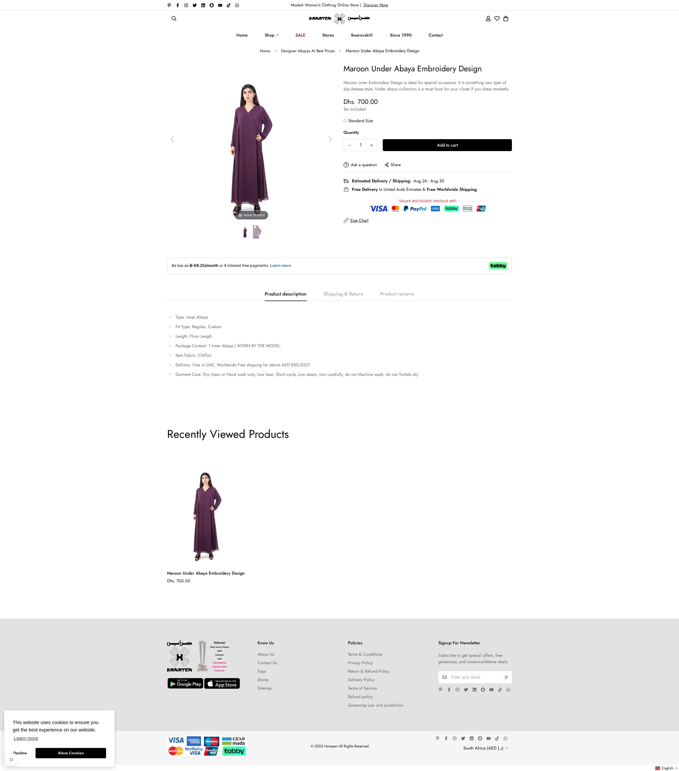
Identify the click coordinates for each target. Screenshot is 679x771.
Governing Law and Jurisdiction (375, 705)
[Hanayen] (339, 19)
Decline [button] (20, 753)
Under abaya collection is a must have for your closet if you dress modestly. (442, 89)
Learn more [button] (26, 738)
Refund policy (360, 697)
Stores (328, 35)
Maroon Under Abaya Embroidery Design (206, 573)
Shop (269, 35)
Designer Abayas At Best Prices (308, 51)
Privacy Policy (360, 663)
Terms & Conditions (365, 654)
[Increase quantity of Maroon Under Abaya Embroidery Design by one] (371, 145)
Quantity (351, 132)
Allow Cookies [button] (71, 753)
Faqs (262, 671)
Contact (436, 35)
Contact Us (267, 663)
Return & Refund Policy (368, 671)
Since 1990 (401, 35)
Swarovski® (362, 35)
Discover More (376, 5)
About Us (266, 654)
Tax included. (355, 109)
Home (242, 35)
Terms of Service (362, 688)
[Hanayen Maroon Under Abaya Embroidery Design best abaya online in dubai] (245, 232)
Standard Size (360, 121)
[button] (667, 768)
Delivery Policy (361, 680)
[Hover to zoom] (251, 142)
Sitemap (265, 688)
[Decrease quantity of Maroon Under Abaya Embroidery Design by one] (349, 145)
